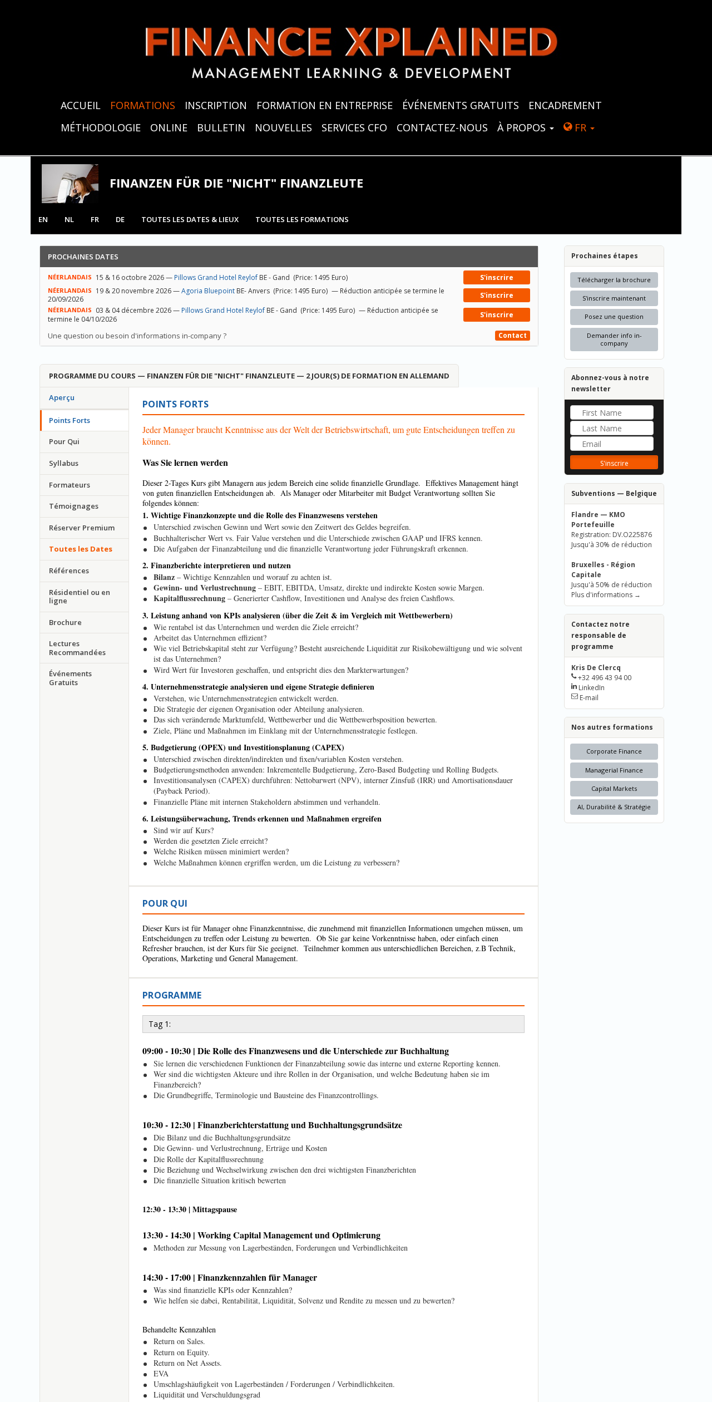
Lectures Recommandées (77, 647)
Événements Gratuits (70, 677)
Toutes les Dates (80, 549)
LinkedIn (591, 687)
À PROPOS (522, 127)
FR (580, 127)
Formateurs (69, 485)
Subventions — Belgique (614, 493)
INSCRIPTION (216, 105)
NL (69, 219)
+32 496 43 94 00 (604, 677)
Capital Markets (614, 788)
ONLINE (168, 127)
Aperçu (62, 397)
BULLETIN (221, 127)
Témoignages (73, 506)
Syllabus (63, 463)
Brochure (65, 622)
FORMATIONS (142, 105)
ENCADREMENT (565, 105)
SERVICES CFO (354, 127)
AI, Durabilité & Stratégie (614, 807)
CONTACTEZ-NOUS (442, 127)
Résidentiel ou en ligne (79, 596)
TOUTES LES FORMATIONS (302, 219)
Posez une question (614, 316)
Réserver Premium (82, 528)
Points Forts (69, 420)
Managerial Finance (614, 770)
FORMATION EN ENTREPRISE (324, 105)
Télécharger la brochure (614, 280)
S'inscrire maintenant (614, 298)
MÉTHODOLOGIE (101, 127)
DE (120, 219)
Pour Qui (64, 441)
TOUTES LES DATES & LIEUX (190, 219)
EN (43, 219)
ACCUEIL (81, 105)
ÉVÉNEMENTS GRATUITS (460, 105)
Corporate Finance (614, 751)
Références (69, 570)
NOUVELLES (283, 127)
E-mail (589, 697)
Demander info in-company (614, 339)
